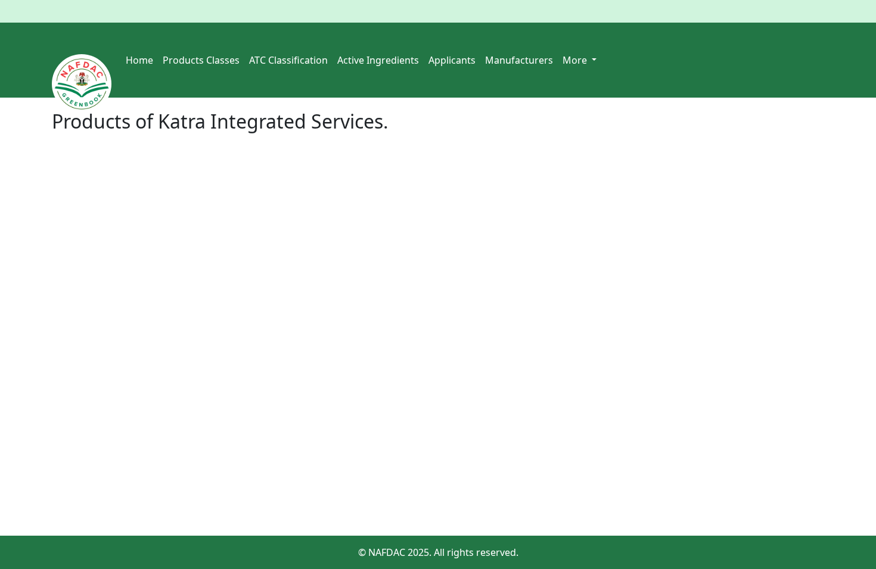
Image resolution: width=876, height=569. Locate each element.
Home (139, 60)
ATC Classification (288, 60)
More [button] (576, 60)
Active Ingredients (378, 60)
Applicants (452, 60)
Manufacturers (519, 60)
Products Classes (201, 60)
